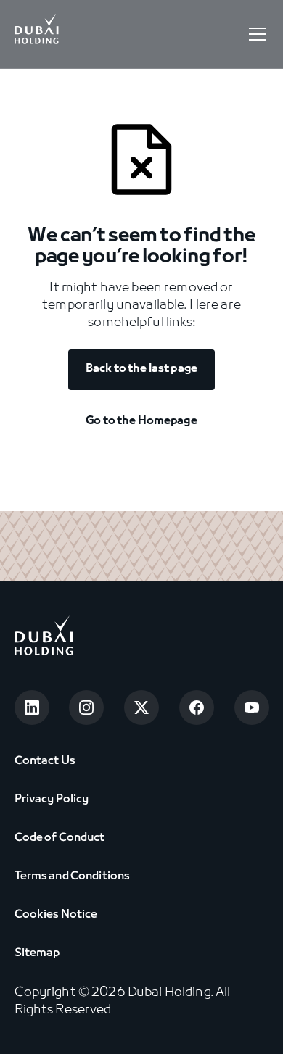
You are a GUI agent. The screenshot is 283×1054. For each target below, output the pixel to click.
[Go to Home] (37, 34)
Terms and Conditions (73, 876)
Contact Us (45, 761)
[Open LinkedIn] (32, 707)
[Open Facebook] (196, 707)
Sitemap (37, 953)
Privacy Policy (52, 799)
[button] (254, 34)
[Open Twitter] (141, 707)
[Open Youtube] (251, 707)
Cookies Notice (56, 915)
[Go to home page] (44, 638)
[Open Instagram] (86, 707)
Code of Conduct (60, 838)
